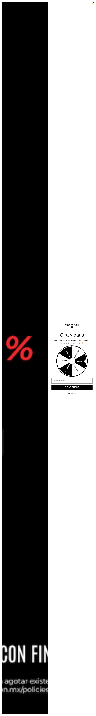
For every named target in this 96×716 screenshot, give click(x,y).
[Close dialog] (93, 2)
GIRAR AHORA (72, 387)
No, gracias (72, 393)
